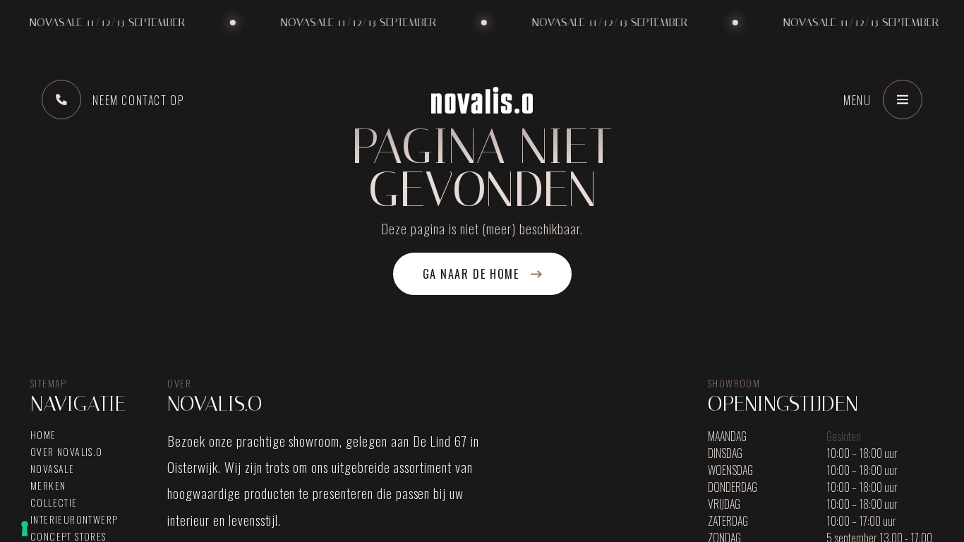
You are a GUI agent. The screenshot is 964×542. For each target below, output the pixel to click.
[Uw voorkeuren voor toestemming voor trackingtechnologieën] (24, 528)
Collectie (54, 502)
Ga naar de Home (471, 273)
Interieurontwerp (74, 519)
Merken (48, 485)
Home (43, 435)
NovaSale (52, 469)
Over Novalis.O (66, 452)
